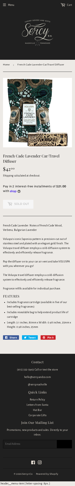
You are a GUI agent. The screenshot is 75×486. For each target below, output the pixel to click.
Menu (11, 5)
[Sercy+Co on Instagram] (40, 463)
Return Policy (37, 399)
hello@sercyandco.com (37, 377)
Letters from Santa (37, 404)
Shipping (8, 175)
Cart (69, 5)
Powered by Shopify (47, 474)
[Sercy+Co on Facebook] (33, 463)
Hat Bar (37, 410)
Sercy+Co (27, 474)
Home (6, 64)
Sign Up (64, 444)
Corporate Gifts (38, 415)
